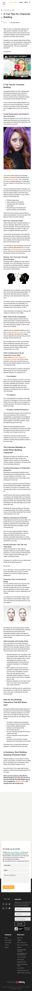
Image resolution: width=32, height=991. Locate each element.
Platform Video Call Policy (23, 972)
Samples (19, 947)
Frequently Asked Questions (21, 950)
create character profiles (10, 179)
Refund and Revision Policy (22, 965)
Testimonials (8, 942)
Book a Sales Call (21, 942)
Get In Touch (8, 887)
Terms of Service (21, 957)
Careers (7, 947)
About (6, 938)
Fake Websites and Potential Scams (22, 954)
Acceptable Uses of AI (23, 970)
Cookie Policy (20, 968)
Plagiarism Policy (21, 962)
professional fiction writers (18, 249)
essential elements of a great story (16, 332)
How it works (8, 940)
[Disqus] (16, 815)
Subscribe (19, 923)
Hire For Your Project (22, 945)
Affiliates (19, 940)
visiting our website (20, 781)
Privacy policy (20, 959)
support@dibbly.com (16, 852)
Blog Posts (20, 938)
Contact (7, 945)
